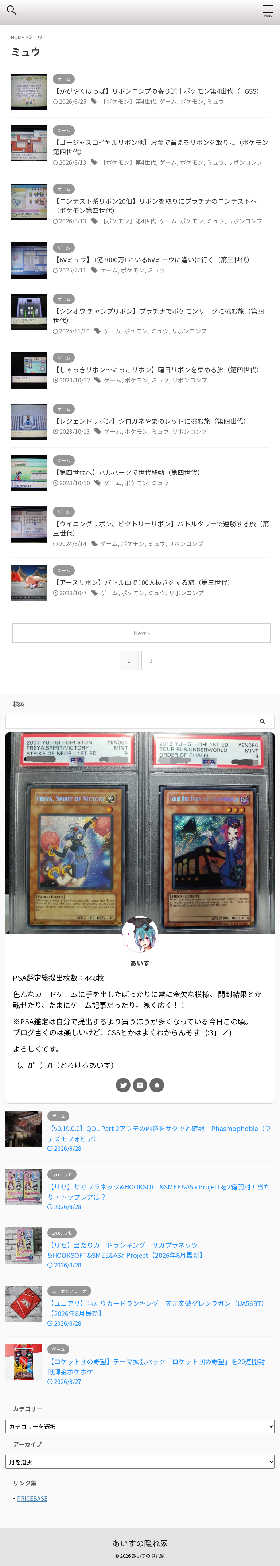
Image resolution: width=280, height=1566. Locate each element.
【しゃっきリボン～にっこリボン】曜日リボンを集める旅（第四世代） (158, 369)
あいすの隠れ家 (140, 1543)
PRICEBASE (32, 1498)
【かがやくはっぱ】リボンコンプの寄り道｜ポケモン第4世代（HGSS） (158, 90)
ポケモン (191, 101)
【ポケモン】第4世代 (128, 101)
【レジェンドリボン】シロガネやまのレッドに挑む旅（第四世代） (151, 420)
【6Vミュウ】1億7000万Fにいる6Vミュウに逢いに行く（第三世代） (153, 259)
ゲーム (168, 101)
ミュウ (215, 101)
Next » (141, 633)
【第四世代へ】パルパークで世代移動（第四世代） (128, 472)
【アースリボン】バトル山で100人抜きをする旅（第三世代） (143, 582)
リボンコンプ (245, 162)
